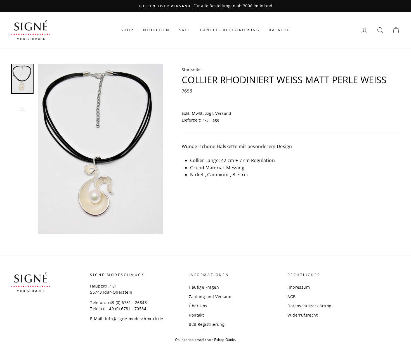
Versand (223, 113)
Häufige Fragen (204, 287)
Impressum (298, 287)
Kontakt (196, 315)
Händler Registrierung (230, 29)
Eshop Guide (224, 339)
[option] (205, 6)
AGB (291, 296)
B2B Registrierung (207, 324)
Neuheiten (156, 29)
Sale (184, 29)
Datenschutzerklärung (309, 305)
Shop (127, 29)
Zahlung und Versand (210, 296)
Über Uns (198, 305)
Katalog (279, 29)
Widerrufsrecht (302, 315)
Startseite (191, 69)
